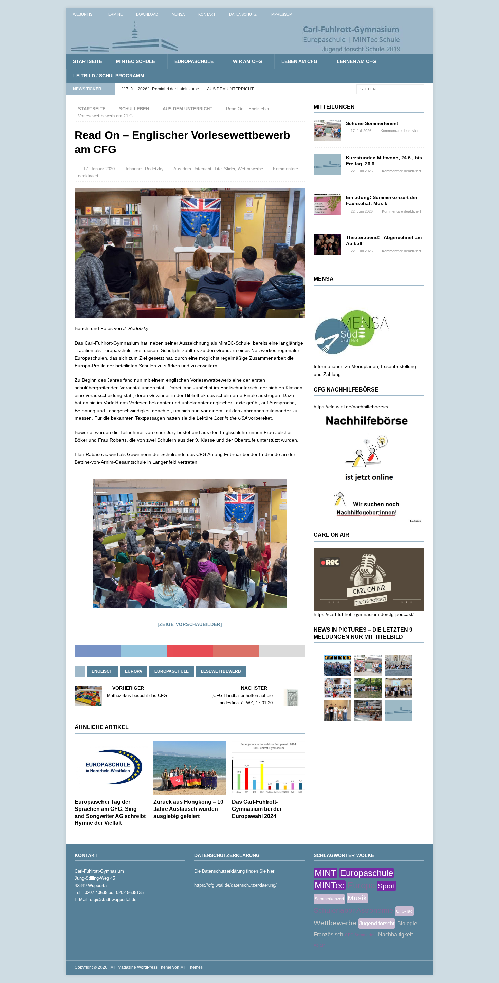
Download (147, 14)
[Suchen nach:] (390, 88)
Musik (357, 898)
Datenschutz (243, 14)
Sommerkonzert (329, 899)
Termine (114, 14)
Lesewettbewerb (221, 671)
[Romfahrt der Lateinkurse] (398, 665)
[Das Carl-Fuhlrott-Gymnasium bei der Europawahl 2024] (268, 768)
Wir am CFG (247, 61)
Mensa (178, 14)
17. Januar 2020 (99, 168)
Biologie (407, 923)
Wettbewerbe (250, 168)
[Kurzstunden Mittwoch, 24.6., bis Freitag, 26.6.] (327, 164)
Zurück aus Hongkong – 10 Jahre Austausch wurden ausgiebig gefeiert (188, 809)
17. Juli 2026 (361, 131)
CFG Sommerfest (360, 935)
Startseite (87, 61)
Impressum (281, 14)
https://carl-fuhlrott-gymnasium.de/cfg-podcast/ (364, 614)
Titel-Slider (224, 168)
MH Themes (191, 967)
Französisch (328, 935)
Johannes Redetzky (144, 168)
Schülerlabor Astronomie (353, 910)
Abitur (319, 945)
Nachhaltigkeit (395, 935)
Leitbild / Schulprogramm (108, 75)
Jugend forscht (376, 923)
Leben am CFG (299, 61)
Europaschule (194, 61)
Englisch (102, 671)
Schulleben (134, 108)
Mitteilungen (334, 107)
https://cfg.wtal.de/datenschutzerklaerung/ (235, 885)
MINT (325, 873)
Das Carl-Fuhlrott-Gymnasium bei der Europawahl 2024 (257, 809)
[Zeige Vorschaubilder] (190, 624)
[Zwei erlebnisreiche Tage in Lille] (368, 688)
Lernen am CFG (356, 61)
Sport (386, 886)
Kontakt (207, 14)
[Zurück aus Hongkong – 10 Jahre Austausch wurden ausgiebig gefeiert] (189, 768)
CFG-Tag (404, 911)
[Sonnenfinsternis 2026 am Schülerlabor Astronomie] (337, 665)
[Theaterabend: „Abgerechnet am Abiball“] (327, 244)
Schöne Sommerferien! (372, 123)
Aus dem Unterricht (192, 168)
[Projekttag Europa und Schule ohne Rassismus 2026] (368, 710)
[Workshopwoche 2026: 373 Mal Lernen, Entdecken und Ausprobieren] (337, 688)
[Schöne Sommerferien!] (327, 130)
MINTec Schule (135, 61)
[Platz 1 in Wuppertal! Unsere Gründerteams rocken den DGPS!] (337, 710)
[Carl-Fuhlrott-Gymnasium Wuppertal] (236, 50)
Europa (133, 671)
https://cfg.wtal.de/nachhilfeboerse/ (351, 406)
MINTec (330, 885)
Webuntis (82, 14)
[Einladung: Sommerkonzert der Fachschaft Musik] (327, 204)
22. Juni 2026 (362, 171)
